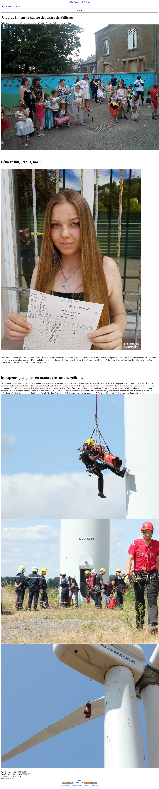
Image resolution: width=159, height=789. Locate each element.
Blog (9, 6)
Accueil (4, 6)
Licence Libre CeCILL (91, 786)
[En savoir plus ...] (90, 783)
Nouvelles (16, 6)
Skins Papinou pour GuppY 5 (70, 786)
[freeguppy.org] (67, 783)
